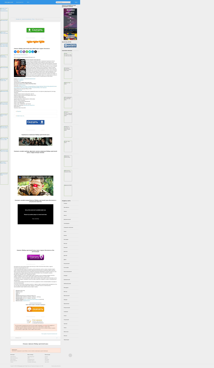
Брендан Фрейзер (39, 86)
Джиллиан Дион (29, 87)
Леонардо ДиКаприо (32, 86)
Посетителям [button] (47, 354)
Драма (22, 78)
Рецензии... (19, 111)
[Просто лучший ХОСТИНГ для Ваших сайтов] (70, 39)
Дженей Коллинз (53, 86)
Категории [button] (12, 354)
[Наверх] (70, 355)
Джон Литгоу (23, 87)
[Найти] (71, 2)
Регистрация (47, 359)
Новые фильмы (13, 356)
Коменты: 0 (25, 54)
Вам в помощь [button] (30, 354)
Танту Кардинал (17, 87)
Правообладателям (19, 2)
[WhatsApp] (27, 51)
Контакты (46, 356)
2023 (20, 81)
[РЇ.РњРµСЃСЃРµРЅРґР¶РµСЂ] (29, 51)
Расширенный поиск (31, 359)
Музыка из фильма (13, 360)
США (21, 90)
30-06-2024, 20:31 (19, 54)
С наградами (21, 79)
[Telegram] (21, 51)
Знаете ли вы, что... (21, 115)
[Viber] (24, 51)
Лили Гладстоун (43, 87)
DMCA (28, 2)
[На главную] (12, 19)
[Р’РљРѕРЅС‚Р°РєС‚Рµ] (15, 51)
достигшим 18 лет (31, 105)
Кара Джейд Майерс (36, 87)
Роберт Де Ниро (47, 86)
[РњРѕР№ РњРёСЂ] (32, 51)
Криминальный (32, 78)
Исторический (26, 78)
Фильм (19, 78)
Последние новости (31, 360)
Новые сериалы (13, 359)
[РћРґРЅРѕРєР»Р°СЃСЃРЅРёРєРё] (18, 51)
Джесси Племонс (24, 86)
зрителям (25, 105)
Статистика (47, 360)
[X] (35, 51)
